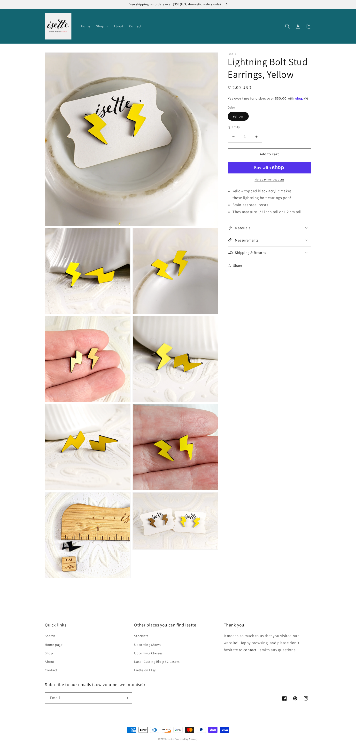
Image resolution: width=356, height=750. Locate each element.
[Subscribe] (126, 698)
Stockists (141, 636)
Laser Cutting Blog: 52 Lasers (156, 661)
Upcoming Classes (148, 653)
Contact (51, 670)
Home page (53, 644)
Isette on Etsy (144, 670)
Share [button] (237, 265)
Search (50, 636)
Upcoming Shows (147, 644)
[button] (102, 26)
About (49, 661)
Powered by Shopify (186, 739)
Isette (171, 739)
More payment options (269, 179)
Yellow (238, 116)
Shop (49, 653)
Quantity (234, 127)
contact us (252, 649)
